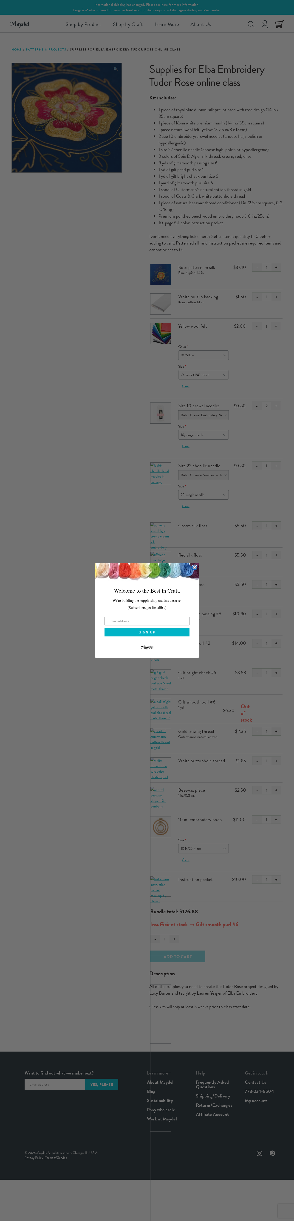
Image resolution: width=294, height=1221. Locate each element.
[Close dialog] (194, 567)
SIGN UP (147, 632)
